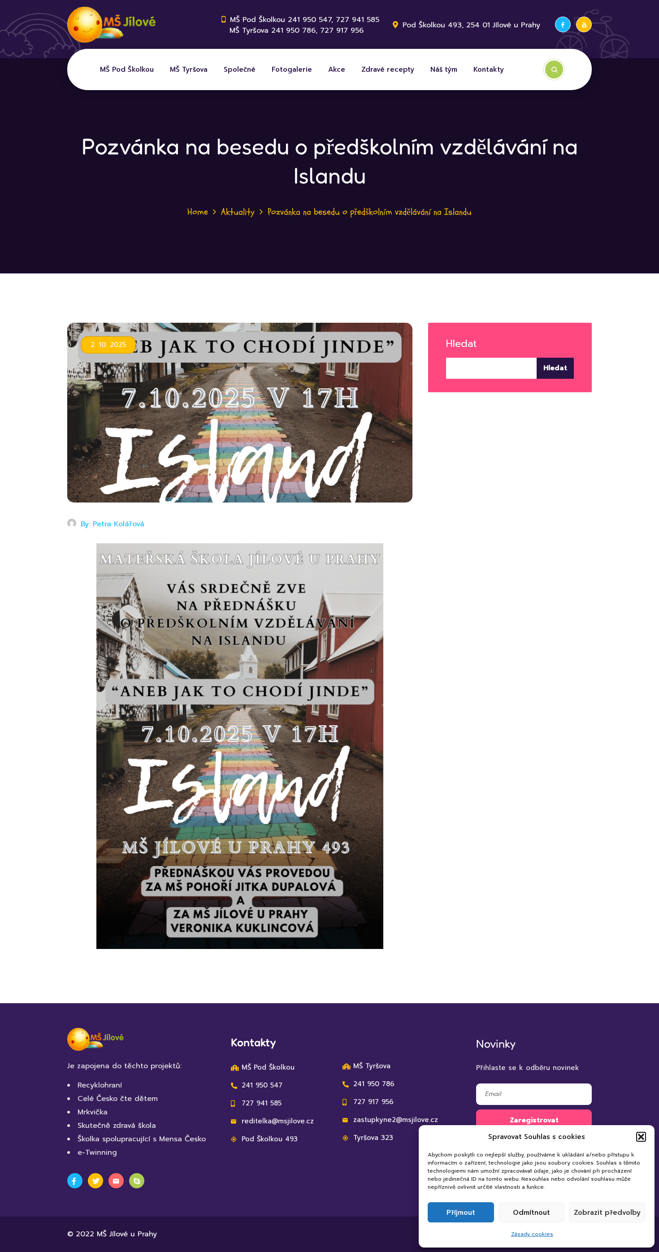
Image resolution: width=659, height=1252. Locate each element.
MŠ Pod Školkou (127, 69)
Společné (240, 69)
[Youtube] (584, 24)
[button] (641, 1136)
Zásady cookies (532, 1234)
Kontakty (488, 69)
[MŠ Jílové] (113, 25)
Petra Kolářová (118, 524)
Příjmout (461, 1212)
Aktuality (238, 212)
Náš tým (443, 69)
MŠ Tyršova (189, 69)
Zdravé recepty (387, 69)
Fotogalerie (292, 69)
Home (197, 212)
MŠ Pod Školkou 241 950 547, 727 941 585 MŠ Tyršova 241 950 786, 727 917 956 (300, 25)
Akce (336, 69)
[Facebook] (563, 24)
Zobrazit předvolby (607, 1212)
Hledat (461, 343)
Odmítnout (531, 1212)
